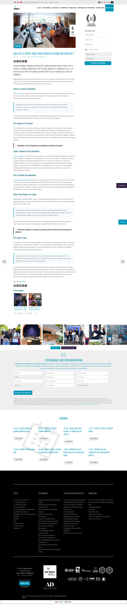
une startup (20, 93)
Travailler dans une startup (21, 180)
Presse (56, 2)
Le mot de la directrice (20, 502)
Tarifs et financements (95, 514)
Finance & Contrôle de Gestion (73, 504)
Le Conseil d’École (19, 507)
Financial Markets (69, 512)
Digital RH (67, 530)
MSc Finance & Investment (46, 537)
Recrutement (25, 586)
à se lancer (23, 281)
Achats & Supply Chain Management (75, 500)
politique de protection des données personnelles (89, 404)
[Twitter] (107, 3)
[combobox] (60, 373)
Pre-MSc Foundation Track (46, 519)
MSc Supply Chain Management (48, 521)
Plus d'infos (18, 439)
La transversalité (18, 526)
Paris (18, 573)
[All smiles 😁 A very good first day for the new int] (10, 334)
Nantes (23, 573)
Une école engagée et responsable (24, 509)
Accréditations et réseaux (21, 512)
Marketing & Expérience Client (73, 533)
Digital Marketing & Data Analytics (74, 502)
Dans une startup (18, 156)
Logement (92, 509)
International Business (70, 514)
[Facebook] (104, 3)
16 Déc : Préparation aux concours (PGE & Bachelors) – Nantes (100, 452)
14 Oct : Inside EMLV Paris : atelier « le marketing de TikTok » (73, 431)
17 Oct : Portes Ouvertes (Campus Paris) (101, 430)
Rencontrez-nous (94, 512)
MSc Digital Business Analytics (47, 523)
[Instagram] (99, 3)
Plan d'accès (58, 596)
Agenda (51, 2)
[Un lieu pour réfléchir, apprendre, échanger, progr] (31, 334)
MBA (39, 547)
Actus (46, 2)
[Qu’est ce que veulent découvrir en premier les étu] (95, 334)
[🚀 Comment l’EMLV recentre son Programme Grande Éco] (117, 334)
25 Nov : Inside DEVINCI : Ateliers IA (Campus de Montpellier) (49, 451)
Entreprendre (40, 56)
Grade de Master (18, 523)
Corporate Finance (69, 526)
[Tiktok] (102, 3)
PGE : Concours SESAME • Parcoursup (33, 2)
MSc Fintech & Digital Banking (47, 544)
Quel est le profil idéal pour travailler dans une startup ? (43, 53)
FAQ (45, 56)
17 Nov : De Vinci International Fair (24, 451)
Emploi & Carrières (31, 56)
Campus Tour (25, 583)
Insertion (18, 46)
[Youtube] (112, 3)
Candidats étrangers (95, 507)
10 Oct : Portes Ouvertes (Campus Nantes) (47, 430)
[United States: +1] (87, 50)
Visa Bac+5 (16, 528)
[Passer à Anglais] (18, 2)
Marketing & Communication (72, 528)
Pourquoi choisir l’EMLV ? (21, 500)
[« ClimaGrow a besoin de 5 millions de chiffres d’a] (74, 334)
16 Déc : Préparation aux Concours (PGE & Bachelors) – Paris (75, 452)
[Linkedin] (109, 3)
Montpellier (30, 573)
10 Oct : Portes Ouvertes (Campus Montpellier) (22, 430)
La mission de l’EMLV (20, 504)
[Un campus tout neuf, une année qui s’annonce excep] (53, 334)
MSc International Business (46, 535)
